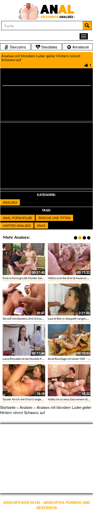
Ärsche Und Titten (54, 218)
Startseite (8, 407)
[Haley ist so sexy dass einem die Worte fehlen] (69, 380)
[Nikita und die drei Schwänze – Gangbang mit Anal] (69, 259)
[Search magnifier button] (87, 25)
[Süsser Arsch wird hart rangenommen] (24, 380)
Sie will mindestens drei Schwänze (25, 318)
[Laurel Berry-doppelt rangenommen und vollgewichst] (69, 300)
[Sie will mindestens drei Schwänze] (24, 300)
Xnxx (41, 225)
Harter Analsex (17, 225)
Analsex (10, 202)
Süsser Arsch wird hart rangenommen (28, 399)
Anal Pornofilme (17, 218)
